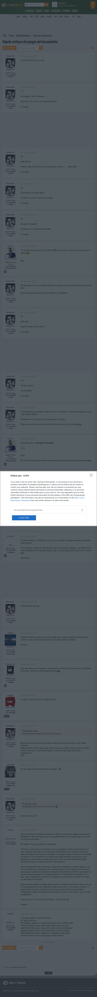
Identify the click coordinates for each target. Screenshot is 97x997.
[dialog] (48, 498)
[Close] (92, 476)
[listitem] (48, 510)
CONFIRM (24, 518)
